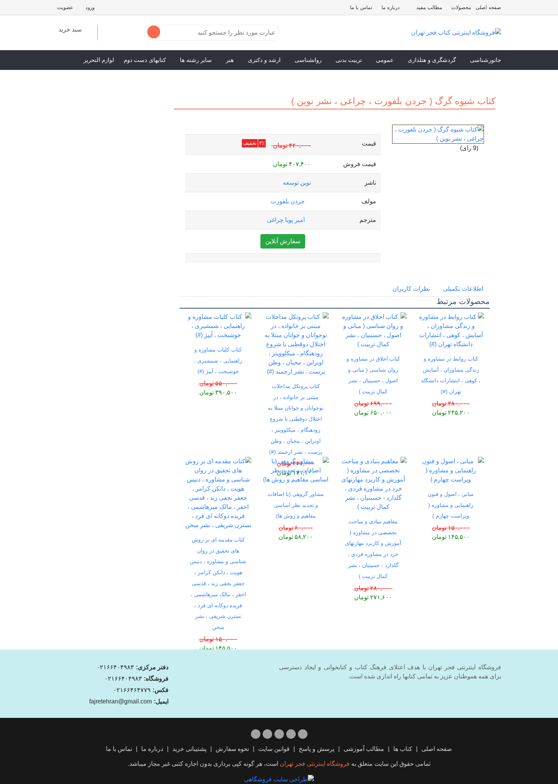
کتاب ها (402, 749)
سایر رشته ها (196, 60)
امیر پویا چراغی (286, 220)
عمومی (385, 60)
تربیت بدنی (349, 60)
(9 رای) (469, 148)
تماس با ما (361, 7)
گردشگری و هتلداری (432, 60)
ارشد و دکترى (264, 60)
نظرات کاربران (411, 288)
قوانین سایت (274, 749)
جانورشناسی (485, 60)
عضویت (65, 7)
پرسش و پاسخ (316, 749)
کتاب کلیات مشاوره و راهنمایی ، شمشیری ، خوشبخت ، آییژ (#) (218, 361)
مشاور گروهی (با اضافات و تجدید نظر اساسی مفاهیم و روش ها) (296, 505)
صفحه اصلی (488, 7)
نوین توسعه (297, 182)
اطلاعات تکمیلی (463, 288)
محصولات (461, 7)
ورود (90, 7)
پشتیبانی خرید (189, 749)
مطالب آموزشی (364, 749)
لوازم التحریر (99, 60)
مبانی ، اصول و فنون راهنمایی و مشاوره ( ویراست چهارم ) (451, 505)
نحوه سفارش (232, 749)
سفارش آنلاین (282, 241)
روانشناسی (308, 60)
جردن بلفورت (288, 201)
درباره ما (390, 7)
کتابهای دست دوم (145, 60)
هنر (230, 60)
